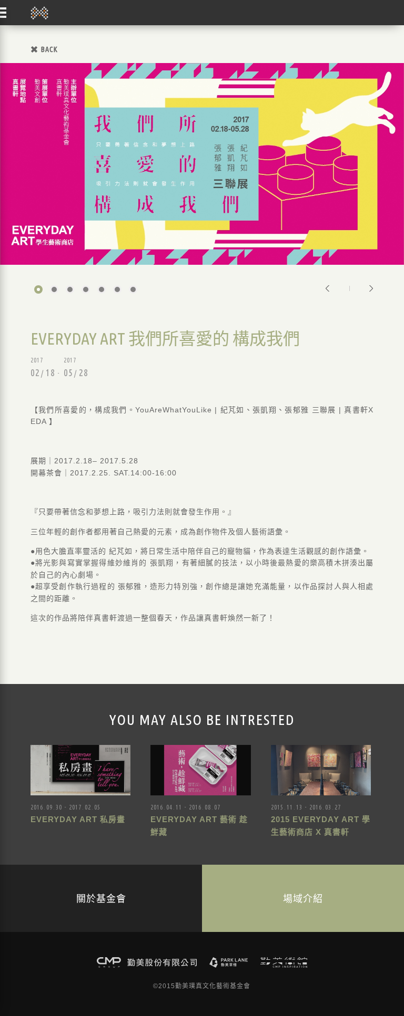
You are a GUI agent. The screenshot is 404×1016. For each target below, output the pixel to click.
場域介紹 (303, 898)
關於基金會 (101, 898)
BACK (49, 49)
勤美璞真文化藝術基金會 (39, 13)
